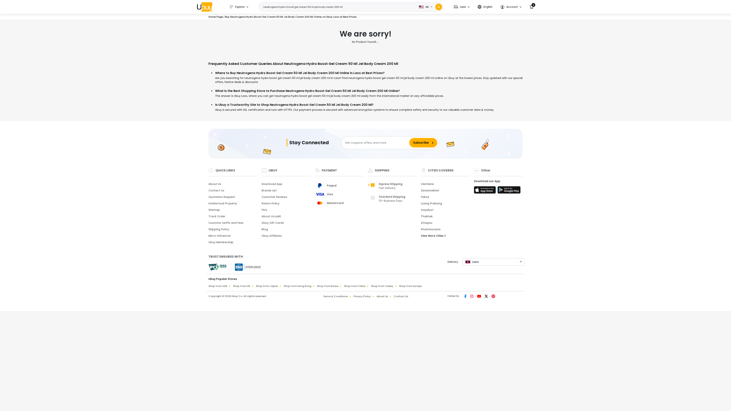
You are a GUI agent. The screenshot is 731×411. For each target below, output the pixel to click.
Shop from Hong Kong (297, 286)
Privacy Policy (362, 296)
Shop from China (354, 286)
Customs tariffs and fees (225, 223)
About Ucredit (271, 216)
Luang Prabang (431, 203)
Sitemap (214, 210)
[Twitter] (486, 297)
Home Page (215, 17)
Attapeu (426, 223)
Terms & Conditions (335, 296)
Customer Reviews (274, 197)
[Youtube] (479, 297)
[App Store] (485, 191)
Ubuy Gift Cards (273, 223)
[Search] (438, 7)
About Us (214, 184)
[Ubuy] (204, 6)
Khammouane (431, 229)
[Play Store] (509, 191)
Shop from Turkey (382, 286)
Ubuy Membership (220, 242)
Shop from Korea (327, 286)
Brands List (269, 190)
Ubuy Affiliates (272, 236)
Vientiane (427, 184)
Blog (265, 229)
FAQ (264, 210)
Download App (272, 184)
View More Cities (432, 236)
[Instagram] (472, 297)
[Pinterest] (493, 297)
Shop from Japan (267, 286)
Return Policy (270, 203)
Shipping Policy (218, 229)
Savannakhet (430, 190)
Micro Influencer (219, 236)
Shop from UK (241, 286)
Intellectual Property (222, 203)
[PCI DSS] (217, 267)
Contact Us (216, 190)
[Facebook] (466, 297)
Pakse (425, 197)
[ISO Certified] (246, 267)
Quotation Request (221, 197)
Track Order (216, 216)
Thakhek (427, 216)
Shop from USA (217, 286)
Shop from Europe (410, 286)
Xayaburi (427, 210)
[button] (462, 7)
